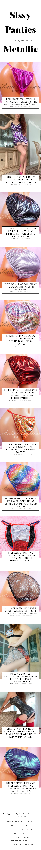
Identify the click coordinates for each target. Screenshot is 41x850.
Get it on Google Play (20, 841)
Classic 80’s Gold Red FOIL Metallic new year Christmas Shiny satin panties (20, 448)
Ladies (11, 739)
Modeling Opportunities (20, 829)
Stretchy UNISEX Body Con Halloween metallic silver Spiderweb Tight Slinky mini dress (20, 733)
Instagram (25, 825)
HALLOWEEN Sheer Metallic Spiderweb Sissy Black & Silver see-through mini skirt (20, 677)
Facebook (30, 822)
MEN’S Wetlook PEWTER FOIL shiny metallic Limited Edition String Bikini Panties (20, 232)
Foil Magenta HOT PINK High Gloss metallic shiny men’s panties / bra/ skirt (20, 102)
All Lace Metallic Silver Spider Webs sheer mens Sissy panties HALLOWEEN (20, 611)
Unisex (11, 684)
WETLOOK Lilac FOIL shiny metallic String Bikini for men (21, 287)
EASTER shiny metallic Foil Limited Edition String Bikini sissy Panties (20, 340)
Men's (11, 184)
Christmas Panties (20, 833)
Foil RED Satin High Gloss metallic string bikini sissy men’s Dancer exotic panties (20, 394)
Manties (12, 106)
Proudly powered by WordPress (15, 814)
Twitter (14, 825)
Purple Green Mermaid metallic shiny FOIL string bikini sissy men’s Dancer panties (20, 787)
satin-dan (19, 106)
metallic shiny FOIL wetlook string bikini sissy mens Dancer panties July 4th (20, 557)
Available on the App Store (20, 845)
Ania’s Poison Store (14, 822)
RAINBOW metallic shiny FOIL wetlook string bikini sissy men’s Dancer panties (20, 502)
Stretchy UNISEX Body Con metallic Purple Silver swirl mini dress (20, 180)
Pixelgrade (23, 816)
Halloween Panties (20, 837)
